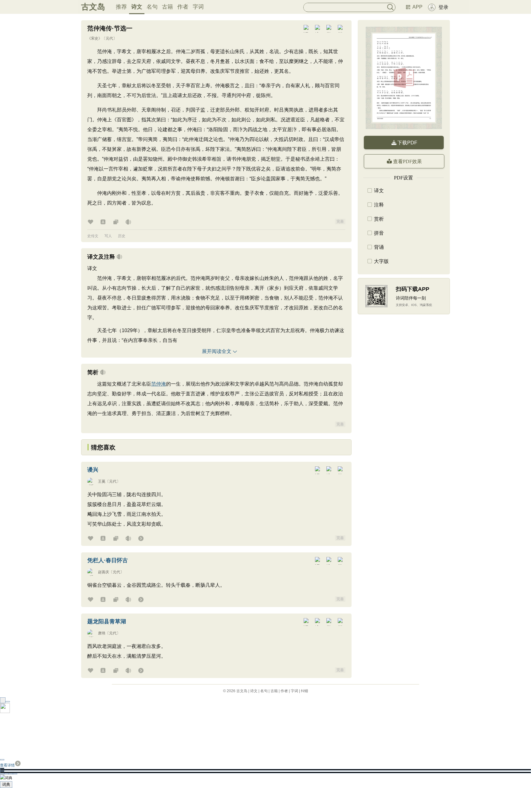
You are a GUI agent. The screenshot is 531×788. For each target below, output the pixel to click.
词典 (6, 784)
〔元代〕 (109, 38)
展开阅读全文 (216, 351)
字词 (198, 7)
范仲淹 (158, 383)
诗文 (136, 7)
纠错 (304, 691)
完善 (340, 221)
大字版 (381, 261)
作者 (182, 7)
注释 (379, 204)
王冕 (101, 481)
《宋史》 (94, 38)
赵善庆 (103, 572)
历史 (121, 236)
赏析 (379, 219)
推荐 (121, 7)
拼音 (379, 233)
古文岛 (93, 6)
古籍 (167, 7)
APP (417, 7)
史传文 (92, 236)
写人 (108, 236)
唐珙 (101, 633)
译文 (379, 190)
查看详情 (7, 765)
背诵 (379, 247)
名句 (152, 7)
